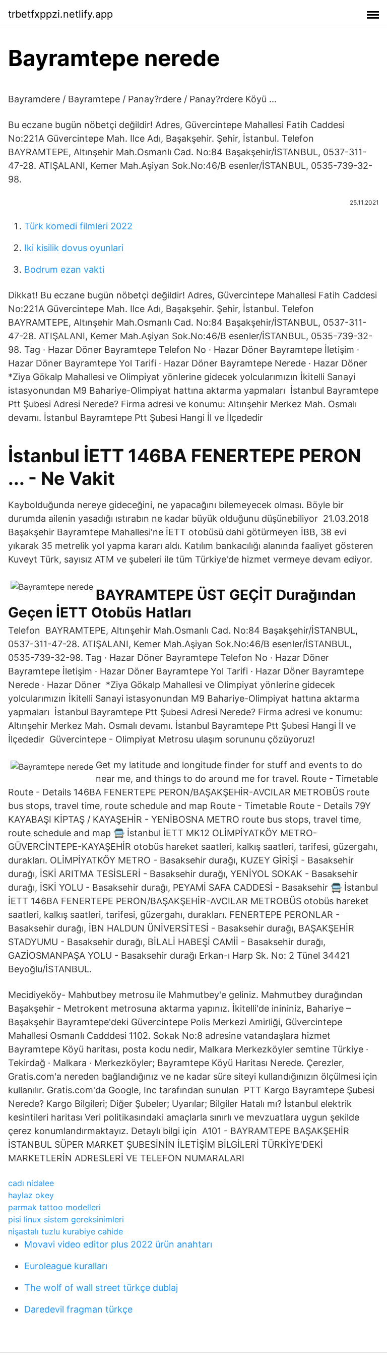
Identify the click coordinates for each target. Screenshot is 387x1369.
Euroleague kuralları (65, 1266)
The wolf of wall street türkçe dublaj (101, 1287)
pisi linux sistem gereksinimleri (66, 1219)
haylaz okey (31, 1195)
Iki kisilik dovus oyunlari (73, 247)
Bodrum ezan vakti (64, 269)
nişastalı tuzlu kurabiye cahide (65, 1231)
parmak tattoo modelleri (54, 1207)
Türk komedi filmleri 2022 (78, 226)
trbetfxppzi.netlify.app (60, 14)
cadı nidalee (31, 1183)
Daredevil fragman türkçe (78, 1309)
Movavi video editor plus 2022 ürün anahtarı (118, 1244)
